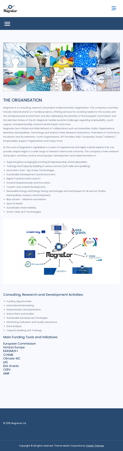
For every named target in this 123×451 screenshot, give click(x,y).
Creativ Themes (95, 445)
